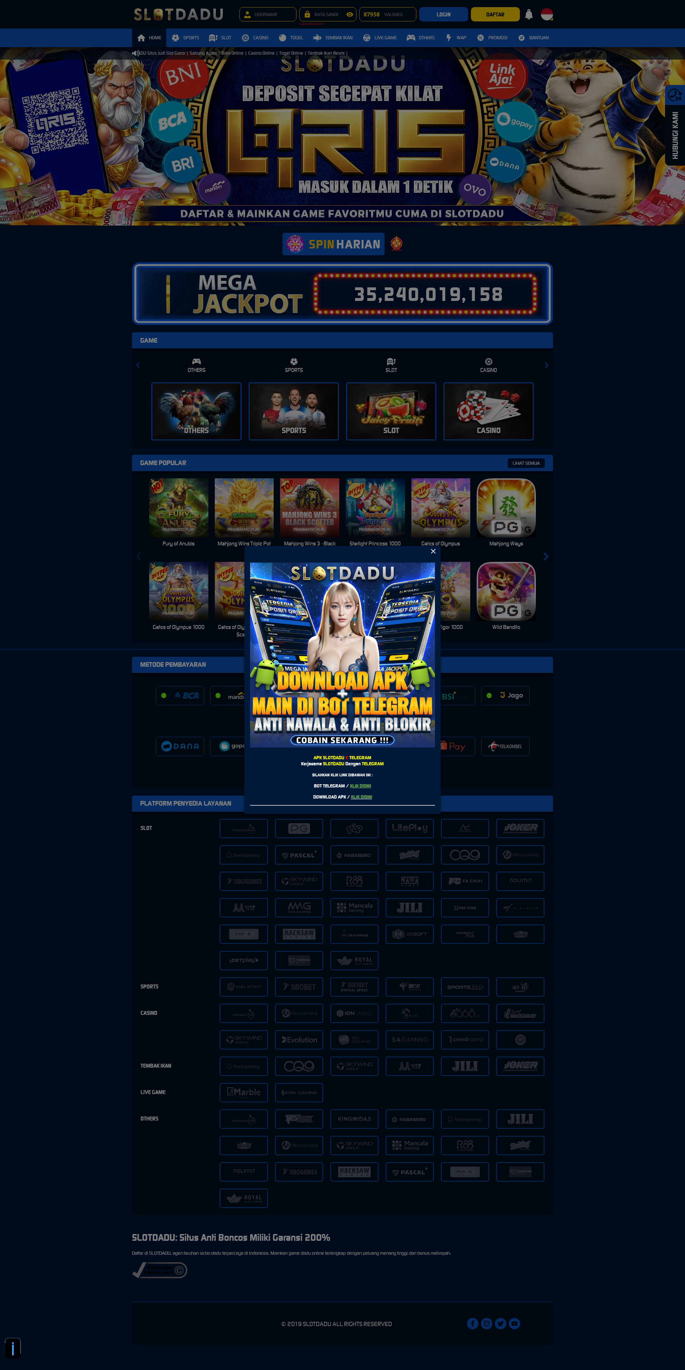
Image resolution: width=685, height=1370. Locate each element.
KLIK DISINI (360, 786)
